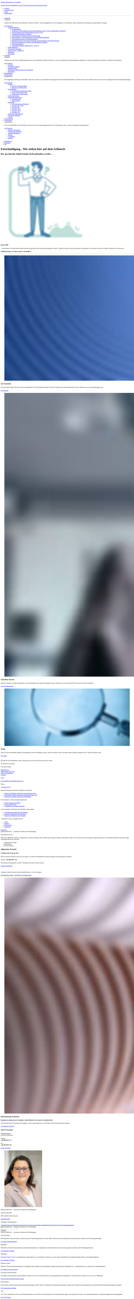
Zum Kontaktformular (7, 686)
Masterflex (7, 143)
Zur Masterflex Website (7, 1251)
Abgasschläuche (16, 29)
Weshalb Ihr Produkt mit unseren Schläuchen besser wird (20, 795)
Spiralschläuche (16, 99)
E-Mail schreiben (6, 1148)
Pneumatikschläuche (17, 44)
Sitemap (6, 823)
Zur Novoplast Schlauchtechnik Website (12, 1279)
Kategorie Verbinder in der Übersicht (15, 815)
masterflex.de (8, 141)
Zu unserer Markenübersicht (9, 1241)
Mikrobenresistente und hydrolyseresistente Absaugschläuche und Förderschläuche (35, 41)
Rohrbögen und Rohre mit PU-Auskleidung (20, 70)
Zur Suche (4, 756)
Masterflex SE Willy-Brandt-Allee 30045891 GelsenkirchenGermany (7, 772)
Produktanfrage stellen (7, 875)
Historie (10, 135)
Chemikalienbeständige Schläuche (21, 34)
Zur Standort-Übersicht (7, 1126)
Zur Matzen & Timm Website (9, 1269)
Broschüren (11, 54)
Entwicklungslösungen (14, 49)
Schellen (10, 65)
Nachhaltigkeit (12, 89)
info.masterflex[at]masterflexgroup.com (12, 781)
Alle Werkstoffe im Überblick (20, 104)
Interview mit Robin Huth (19, 87)
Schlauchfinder (8, 119)
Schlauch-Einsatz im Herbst (12, 803)
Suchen (3, 1230)
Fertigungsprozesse (13, 96)
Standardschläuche (13, 27)
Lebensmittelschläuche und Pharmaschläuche (25, 39)
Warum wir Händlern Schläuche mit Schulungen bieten (20, 793)
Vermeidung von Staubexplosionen (14, 806)
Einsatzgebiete (8, 73)
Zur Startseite (4, 390)
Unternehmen (8, 120)
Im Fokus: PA (16, 112)
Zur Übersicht (8, 26)
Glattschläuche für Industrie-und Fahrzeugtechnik (26, 36)
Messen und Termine (14, 130)
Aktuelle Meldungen (14, 133)
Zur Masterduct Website (7, 1260)
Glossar (10, 117)
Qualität (10, 84)
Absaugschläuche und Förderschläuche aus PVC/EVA (27, 32)
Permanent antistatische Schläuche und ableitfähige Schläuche (29, 42)
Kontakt (10, 138)
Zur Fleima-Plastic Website (8, 1288)
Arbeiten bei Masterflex (15, 131)
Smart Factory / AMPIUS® (16, 50)
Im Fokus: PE (16, 107)
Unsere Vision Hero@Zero (19, 92)
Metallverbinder (12, 68)
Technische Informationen (15, 114)
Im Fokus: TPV (16, 110)
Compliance (11, 136)
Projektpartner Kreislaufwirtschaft (21, 91)
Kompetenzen (8, 75)
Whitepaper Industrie (14, 115)
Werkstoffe (11, 102)
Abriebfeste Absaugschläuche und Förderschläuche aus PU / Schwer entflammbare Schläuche (39, 31)
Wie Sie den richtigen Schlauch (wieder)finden (17, 796)
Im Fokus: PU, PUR (17, 105)
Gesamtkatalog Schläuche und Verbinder (16, 812)
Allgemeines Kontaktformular (22, 875)
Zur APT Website (6, 1297)
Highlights (11, 52)
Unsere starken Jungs (10, 804)
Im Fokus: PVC (16, 109)
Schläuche (7, 18)
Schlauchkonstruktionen (15, 97)
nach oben (4, 830)
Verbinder (7, 55)
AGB (6, 822)
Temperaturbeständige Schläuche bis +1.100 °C (25, 45)
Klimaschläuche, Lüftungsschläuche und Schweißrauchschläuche (30, 37)
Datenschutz (7, 825)
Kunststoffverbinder (14, 66)
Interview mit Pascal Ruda (19, 86)
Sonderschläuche (13, 47)
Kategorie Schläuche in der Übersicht (15, 814)
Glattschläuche (16, 101)
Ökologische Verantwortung (20, 94)
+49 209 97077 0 (6, 787)
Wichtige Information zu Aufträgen (11, 2)
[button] (6, 8)
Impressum (7, 827)
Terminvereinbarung (6, 866)
